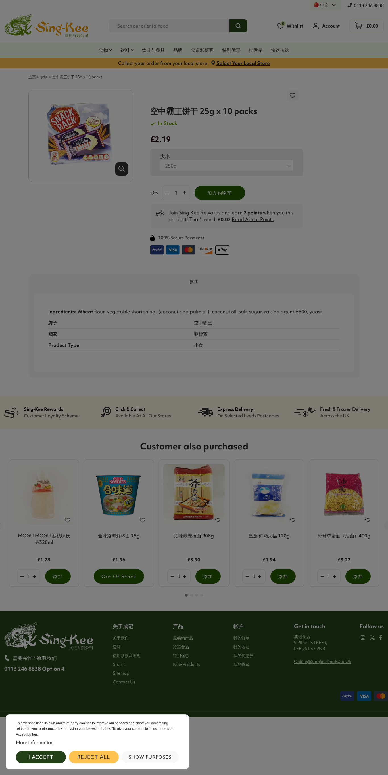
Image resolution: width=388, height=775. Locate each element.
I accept (40, 757)
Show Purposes (150, 757)
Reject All (93, 757)
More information (34, 742)
